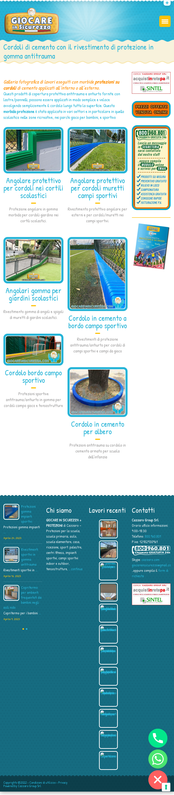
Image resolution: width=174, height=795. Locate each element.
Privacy (63, 782)
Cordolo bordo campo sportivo (33, 376)
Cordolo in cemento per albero (97, 427)
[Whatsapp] (157, 759)
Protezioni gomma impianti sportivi (28, 514)
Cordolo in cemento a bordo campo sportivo (97, 321)
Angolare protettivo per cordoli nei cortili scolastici (33, 187)
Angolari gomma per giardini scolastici (33, 294)
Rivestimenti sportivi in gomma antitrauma (29, 557)
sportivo (109, 117)
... (4, 531)
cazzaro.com (151, 559)
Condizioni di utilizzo (42, 782)
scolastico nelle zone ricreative (28, 117)
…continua (75, 568)
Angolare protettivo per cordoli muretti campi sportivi (97, 187)
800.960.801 (153, 536)
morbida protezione (18, 111)
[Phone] (157, 738)
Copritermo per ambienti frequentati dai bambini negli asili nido (22, 597)
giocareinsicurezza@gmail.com (153, 565)
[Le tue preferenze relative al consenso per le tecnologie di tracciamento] (166, 787)
